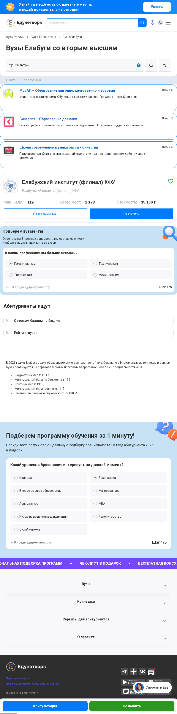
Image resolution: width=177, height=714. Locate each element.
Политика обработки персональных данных (32, 684)
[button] (88, 585)
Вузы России (15, 37)
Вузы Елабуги (72, 37)
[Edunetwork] (24, 23)
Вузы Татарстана (43, 37)
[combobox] (95, 22)
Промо (166, 89)
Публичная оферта (17, 678)
